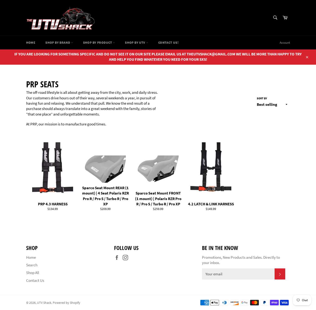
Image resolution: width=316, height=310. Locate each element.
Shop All (32, 272)
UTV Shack (44, 303)
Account (285, 43)
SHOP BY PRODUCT (98, 42)
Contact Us (35, 280)
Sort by (262, 98)
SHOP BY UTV (135, 42)
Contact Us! (168, 42)
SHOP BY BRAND (58, 42)
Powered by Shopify (66, 303)
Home (30, 42)
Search (31, 264)
